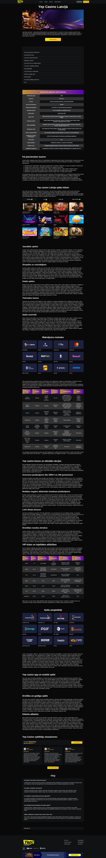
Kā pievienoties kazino (29, 55)
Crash (60, 199)
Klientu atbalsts (27, 76)
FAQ (25, 82)
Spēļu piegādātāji (28, 68)
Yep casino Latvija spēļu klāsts (31, 57)
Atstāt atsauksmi (77, 742)
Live (44, 199)
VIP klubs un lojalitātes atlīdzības (31, 66)
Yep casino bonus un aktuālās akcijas (32, 63)
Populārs (29, 199)
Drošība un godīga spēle (29, 74)
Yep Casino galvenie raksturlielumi (31, 52)
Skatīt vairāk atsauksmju (53, 767)
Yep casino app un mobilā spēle (31, 71)
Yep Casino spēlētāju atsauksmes (31, 79)
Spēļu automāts (75, 199)
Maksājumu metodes (28, 60)
